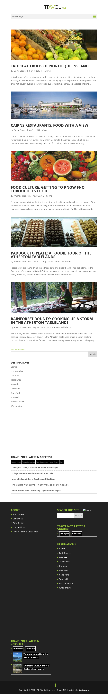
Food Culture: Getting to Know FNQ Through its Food (48, 189)
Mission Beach (17, 401)
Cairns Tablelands (62, 261)
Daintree (15, 375)
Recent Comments (28, 462)
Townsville (16, 397)
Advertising (18, 523)
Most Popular (64, 534)
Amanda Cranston (22, 195)
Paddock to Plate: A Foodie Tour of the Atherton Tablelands (51, 255)
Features (46, 70)
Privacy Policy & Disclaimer (25, 531)
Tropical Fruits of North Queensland (50, 65)
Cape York (15, 393)
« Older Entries (18, 349)
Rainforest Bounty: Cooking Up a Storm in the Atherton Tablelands (52, 320)
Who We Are (18, 514)
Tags (61, 462)
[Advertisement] (54, 432)
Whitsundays (17, 406)
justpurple (84, 690)
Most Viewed (54, 462)
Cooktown (15, 388)
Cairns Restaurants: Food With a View (49, 125)
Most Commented (42, 462)
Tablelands (16, 379)
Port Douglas (17, 371)
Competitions (19, 527)
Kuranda (15, 384)
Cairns (45, 130)
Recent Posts (16, 462)
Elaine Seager (20, 70)
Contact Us (18, 518)
